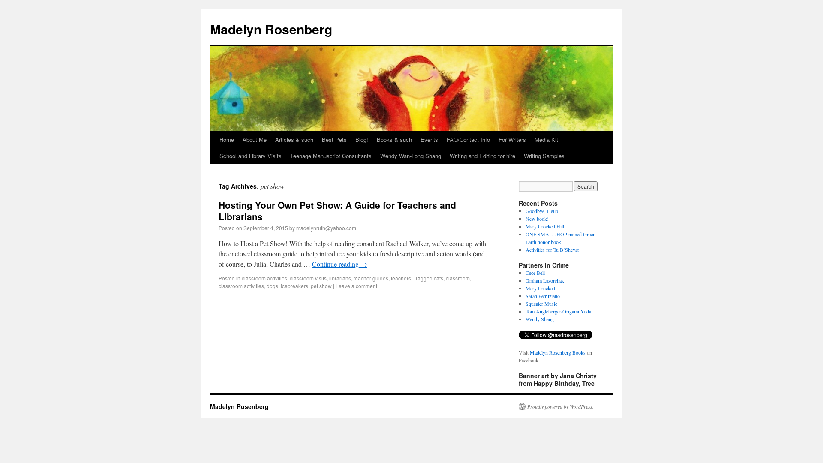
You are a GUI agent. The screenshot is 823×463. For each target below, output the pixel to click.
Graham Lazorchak (545, 280)
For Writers (512, 139)
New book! (537, 218)
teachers (401, 278)
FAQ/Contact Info (468, 139)
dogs (272, 285)
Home (226, 139)
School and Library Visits (250, 156)
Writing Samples (544, 156)
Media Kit (546, 139)
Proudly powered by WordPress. (560, 406)
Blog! (361, 139)
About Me (255, 139)
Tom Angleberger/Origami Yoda (558, 311)
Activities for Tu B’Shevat (552, 249)
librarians (340, 278)
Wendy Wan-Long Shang (410, 156)
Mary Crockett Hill (545, 226)
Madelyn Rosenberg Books (558, 352)
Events (429, 139)
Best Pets (334, 139)
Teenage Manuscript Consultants (331, 156)
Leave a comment (356, 285)
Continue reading (339, 263)
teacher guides (371, 278)
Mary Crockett (540, 288)
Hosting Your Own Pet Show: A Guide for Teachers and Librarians (337, 210)
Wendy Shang (540, 319)
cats (438, 278)
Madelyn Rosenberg (271, 29)
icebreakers (294, 285)
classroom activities (264, 278)
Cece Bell (535, 272)
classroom (458, 278)
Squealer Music (541, 303)
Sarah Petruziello (543, 295)
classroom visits (308, 278)
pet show (321, 285)
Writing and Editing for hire (482, 156)
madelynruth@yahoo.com (326, 228)
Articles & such (294, 139)
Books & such (394, 139)
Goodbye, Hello (542, 210)
